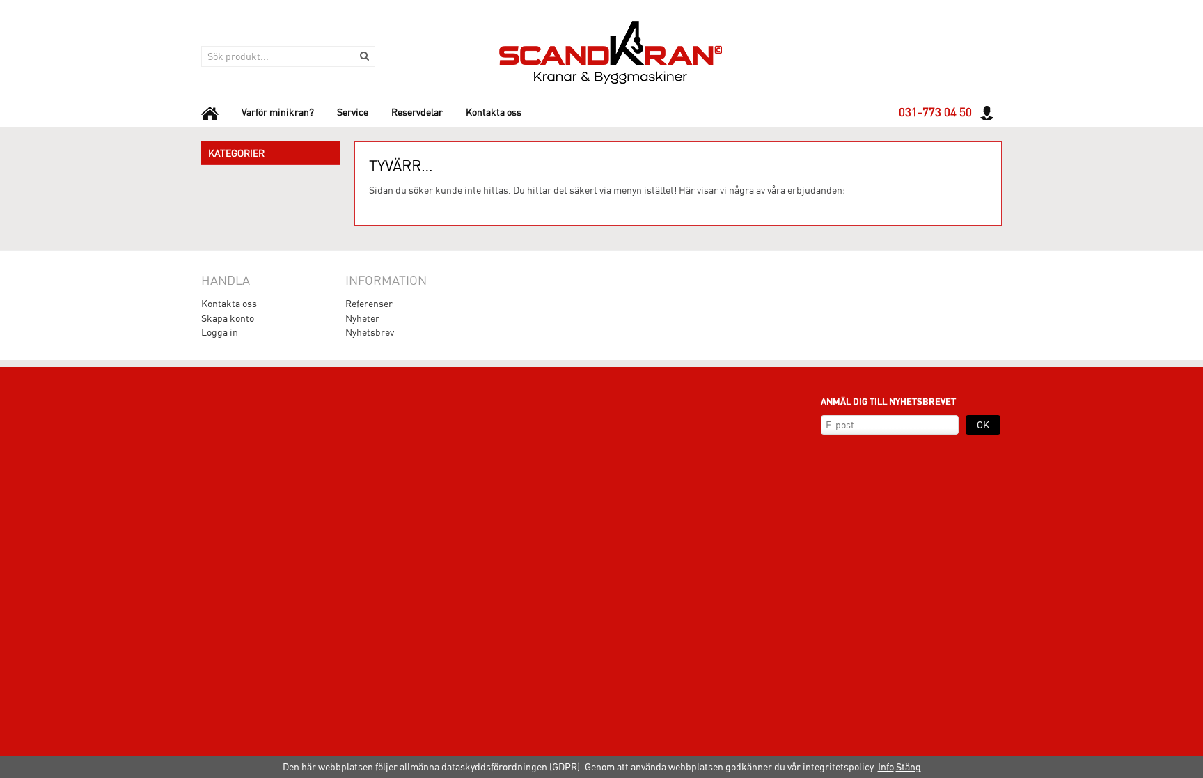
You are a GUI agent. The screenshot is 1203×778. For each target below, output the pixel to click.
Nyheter (362, 318)
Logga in (219, 332)
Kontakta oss (493, 112)
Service (352, 112)
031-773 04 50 (935, 112)
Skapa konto (227, 318)
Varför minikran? (278, 112)
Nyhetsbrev (369, 332)
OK (983, 424)
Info (886, 766)
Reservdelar (417, 112)
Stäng (908, 766)
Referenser (369, 303)
